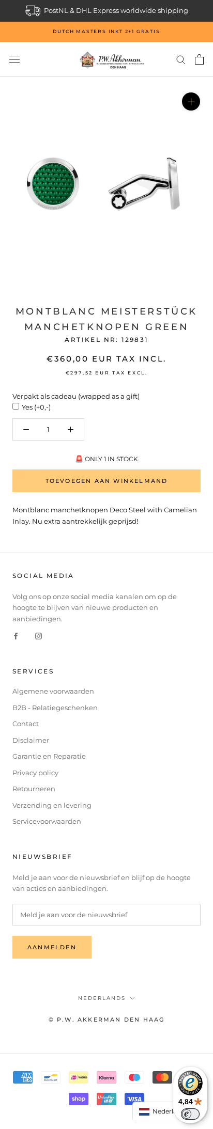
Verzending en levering (52, 805)
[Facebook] (15, 635)
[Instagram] (38, 635)
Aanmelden (52, 947)
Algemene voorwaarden (53, 691)
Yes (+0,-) (36, 407)
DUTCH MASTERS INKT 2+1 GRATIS (106, 31)
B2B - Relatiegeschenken (55, 707)
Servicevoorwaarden (46, 821)
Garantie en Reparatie (49, 756)
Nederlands (102, 998)
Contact (25, 723)
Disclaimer (30, 740)
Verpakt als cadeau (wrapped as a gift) (76, 396)
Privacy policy (35, 773)
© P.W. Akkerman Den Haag (107, 1019)
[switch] (190, 1114)
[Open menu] (14, 60)
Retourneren (33, 789)
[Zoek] (181, 59)
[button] (169, 1111)
